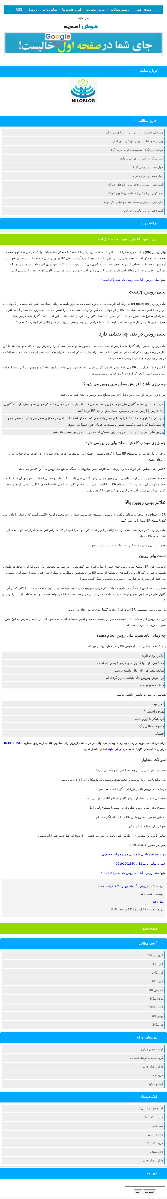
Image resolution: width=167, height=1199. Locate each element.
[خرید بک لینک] (83, 52)
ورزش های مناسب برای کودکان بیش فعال (138, 141)
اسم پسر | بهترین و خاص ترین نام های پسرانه (135, 184)
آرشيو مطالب (120, 9)
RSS (18, 9)
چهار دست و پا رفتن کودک (147, 167)
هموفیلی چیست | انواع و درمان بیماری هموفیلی (134, 132)
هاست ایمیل (155, 1134)
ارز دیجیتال (156, 1151)
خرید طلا (158, 1075)
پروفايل (32, 9)
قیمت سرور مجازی (151, 1049)
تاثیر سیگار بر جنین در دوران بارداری (141, 158)
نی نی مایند (115, 749)
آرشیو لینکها (156, 1084)
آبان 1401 (157, 972)
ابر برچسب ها (71, 9)
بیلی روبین (145, 886)
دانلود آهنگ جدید (153, 1066)
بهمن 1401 (156, 1016)
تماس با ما (50, 9)
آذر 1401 (158, 964)
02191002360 (13, 743)
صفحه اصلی (143, 9)
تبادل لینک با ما (154, 1117)
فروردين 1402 (154, 955)
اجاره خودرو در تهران (150, 1108)
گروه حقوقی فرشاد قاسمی (146, 1057)
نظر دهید (158, 901)
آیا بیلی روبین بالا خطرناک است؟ (118, 886)
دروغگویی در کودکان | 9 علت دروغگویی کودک (135, 193)
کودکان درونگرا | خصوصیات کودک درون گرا (137, 149)
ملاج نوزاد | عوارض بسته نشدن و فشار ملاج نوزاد (133, 202)
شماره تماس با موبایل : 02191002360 (141, 863)
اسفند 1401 (156, 1007)
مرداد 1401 (156, 998)
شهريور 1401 (155, 990)
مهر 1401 (157, 981)
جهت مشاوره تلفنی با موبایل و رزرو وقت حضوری (134, 854)
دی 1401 (158, 1024)
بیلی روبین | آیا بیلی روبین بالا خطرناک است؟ (125, 239)
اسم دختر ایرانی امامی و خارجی (143, 210)
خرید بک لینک (155, 1143)
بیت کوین (157, 1125)
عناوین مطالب (96, 9)
